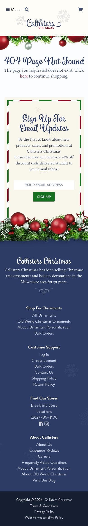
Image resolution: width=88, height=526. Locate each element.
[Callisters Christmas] (44, 24)
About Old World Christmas (44, 474)
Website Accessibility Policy (44, 517)
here (24, 76)
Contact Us (44, 372)
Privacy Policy (44, 511)
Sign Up (44, 196)
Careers (44, 456)
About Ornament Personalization (44, 327)
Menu (16, 9)
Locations (44, 411)
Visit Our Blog (44, 480)
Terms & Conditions (44, 505)
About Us (44, 444)
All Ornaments (44, 315)
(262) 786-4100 (44, 417)
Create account (44, 360)
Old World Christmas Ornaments (44, 321)
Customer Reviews (44, 450)
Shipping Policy (44, 378)
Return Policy (44, 384)
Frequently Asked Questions (44, 462)
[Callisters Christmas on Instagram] (46, 423)
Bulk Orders (44, 333)
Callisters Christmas (58, 499)
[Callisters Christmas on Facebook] (41, 423)
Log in (44, 354)
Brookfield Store (44, 405)
